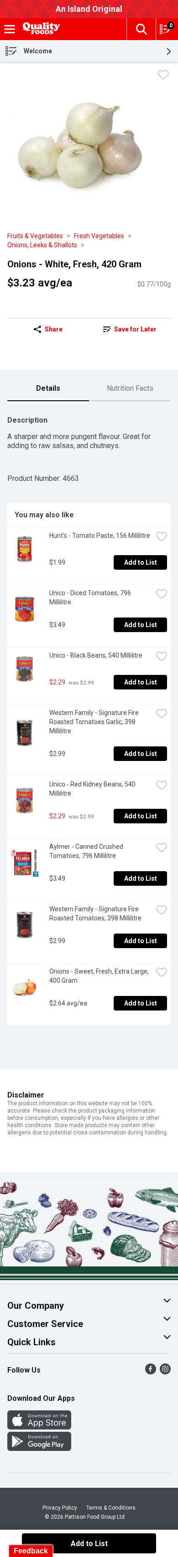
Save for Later (135, 329)
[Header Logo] (40, 29)
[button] (141, 29)
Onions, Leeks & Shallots (42, 245)
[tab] (48, 389)
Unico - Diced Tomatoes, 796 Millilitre (90, 597)
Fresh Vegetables (99, 236)
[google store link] (39, 1448)
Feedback (31, 1551)
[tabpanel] (89, 716)
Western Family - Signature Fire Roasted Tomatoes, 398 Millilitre (95, 913)
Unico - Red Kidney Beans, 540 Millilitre (93, 789)
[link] (130, 329)
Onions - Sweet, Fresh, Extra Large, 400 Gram (99, 976)
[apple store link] (39, 1427)
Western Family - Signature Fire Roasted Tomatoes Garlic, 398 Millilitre (94, 722)
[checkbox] (163, 75)
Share (54, 329)
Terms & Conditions (111, 1508)
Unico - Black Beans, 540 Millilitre (95, 655)
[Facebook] (150, 1372)
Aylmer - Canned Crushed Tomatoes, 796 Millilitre (87, 851)
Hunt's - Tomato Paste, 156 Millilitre (99, 535)
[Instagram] (165, 1372)
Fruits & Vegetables (35, 236)
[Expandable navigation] (10, 29)
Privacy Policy (59, 1508)
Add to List (140, 562)
